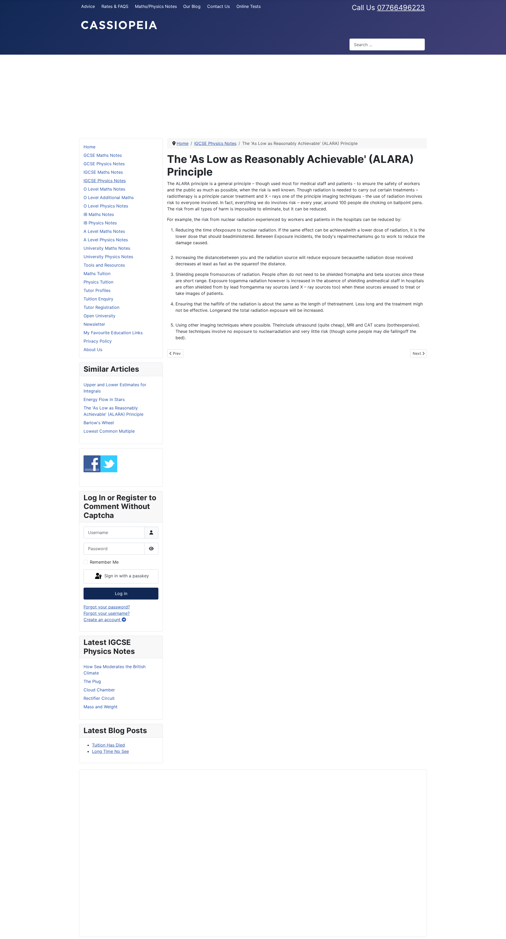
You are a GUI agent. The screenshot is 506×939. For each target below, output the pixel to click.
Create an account (103, 619)
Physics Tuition (98, 282)
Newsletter (94, 324)
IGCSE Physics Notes (105, 180)
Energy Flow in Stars (104, 399)
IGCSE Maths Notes (103, 172)
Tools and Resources (104, 265)
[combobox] (387, 44)
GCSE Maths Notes (103, 155)
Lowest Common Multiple (109, 431)
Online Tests (248, 6)
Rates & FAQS (114, 6)
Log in (121, 593)
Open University (99, 315)
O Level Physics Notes (106, 206)
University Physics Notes (108, 256)
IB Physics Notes (100, 222)
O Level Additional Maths (109, 197)
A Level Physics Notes (106, 239)
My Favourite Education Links (113, 332)
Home (89, 146)
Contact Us (218, 6)
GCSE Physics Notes (104, 163)
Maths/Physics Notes (156, 6)
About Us (93, 349)
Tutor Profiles (97, 290)
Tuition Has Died (108, 745)
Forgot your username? (107, 613)
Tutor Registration (101, 307)
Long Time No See (110, 751)
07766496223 (401, 7)
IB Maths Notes (99, 214)
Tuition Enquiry (98, 298)
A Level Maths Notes (104, 231)
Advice (88, 6)
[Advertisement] (253, 94)
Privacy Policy (98, 341)
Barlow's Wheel (99, 422)
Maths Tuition (97, 273)
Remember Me (104, 562)
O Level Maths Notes (104, 189)
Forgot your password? (107, 607)
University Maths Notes (107, 248)
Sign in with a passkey (126, 576)
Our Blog (192, 6)
